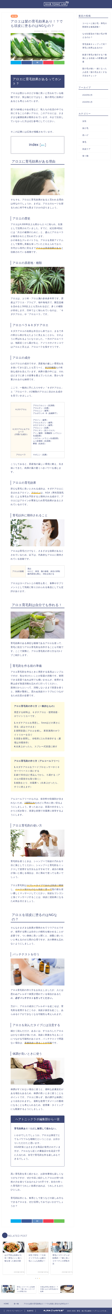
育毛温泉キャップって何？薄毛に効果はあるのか (94, 46)
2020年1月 (87, 102)
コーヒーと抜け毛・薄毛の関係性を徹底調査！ (94, 25)
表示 (43, 145)
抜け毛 (85, 128)
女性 (84, 121)
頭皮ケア (86, 149)
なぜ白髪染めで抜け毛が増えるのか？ (94, 35)
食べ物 (14, 16)
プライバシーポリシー (14, 1311)
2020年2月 (87, 95)
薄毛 (84, 142)
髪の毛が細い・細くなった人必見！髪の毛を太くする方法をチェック (94, 72)
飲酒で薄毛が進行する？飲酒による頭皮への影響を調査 (94, 58)
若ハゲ (85, 135)
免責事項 (30, 1311)
